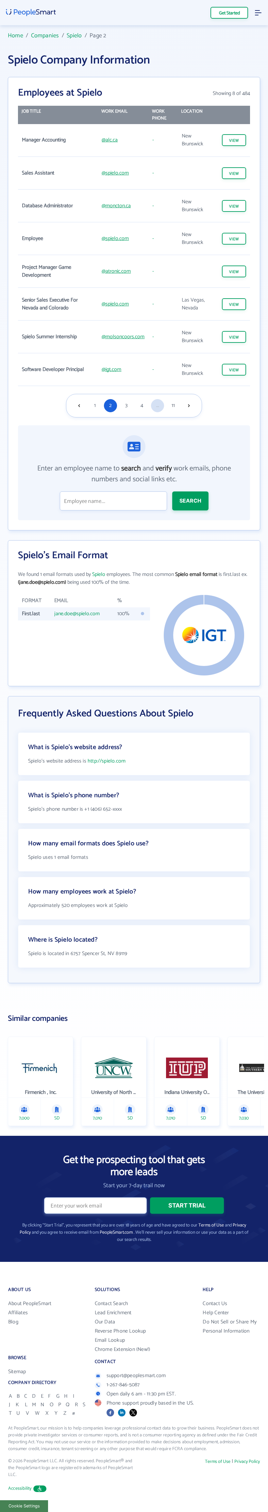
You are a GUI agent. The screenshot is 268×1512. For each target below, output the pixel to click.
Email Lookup (110, 1340)
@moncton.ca (116, 205)
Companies (45, 36)
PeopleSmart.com (116, 1232)
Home (15, 36)
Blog (13, 1322)
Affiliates (18, 1312)
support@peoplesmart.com (136, 1375)
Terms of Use (211, 1225)
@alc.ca (110, 140)
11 (173, 405)
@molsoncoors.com (123, 336)
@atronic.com (116, 271)
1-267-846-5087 (123, 1384)
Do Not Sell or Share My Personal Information (230, 1327)
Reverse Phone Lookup (120, 1331)
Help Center (216, 1312)
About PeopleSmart (29, 1303)
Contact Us (215, 1303)
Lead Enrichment (113, 1312)
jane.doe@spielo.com (77, 613)
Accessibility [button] (20, 1488)
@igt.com (111, 369)
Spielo (74, 36)
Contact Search (111, 1303)
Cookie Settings (24, 1505)
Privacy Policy (247, 1462)
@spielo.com (115, 173)
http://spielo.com (107, 761)
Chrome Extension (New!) (122, 1349)
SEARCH (190, 500)
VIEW (234, 141)
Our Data (105, 1322)
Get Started (229, 13)
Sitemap (17, 1371)
